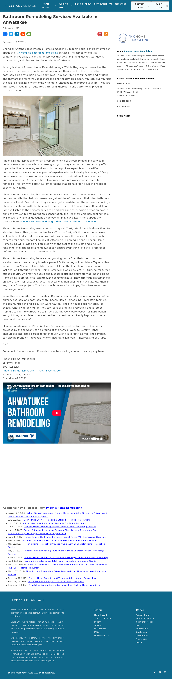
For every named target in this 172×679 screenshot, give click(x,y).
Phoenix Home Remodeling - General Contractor (32, 371)
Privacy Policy (143, 615)
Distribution (100, 4)
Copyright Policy (144, 622)
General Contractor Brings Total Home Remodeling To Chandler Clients (60, 561)
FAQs (138, 625)
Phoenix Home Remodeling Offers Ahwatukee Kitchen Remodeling (62, 578)
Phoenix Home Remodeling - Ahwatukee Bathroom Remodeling (58, 222)
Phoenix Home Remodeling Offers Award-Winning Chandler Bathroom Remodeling (66, 558)
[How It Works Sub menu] (56, 6)
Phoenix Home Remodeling (64, 508)
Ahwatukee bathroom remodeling (37, 53)
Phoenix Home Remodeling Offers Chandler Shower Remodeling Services (60, 540)
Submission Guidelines (142, 630)
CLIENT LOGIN (158, 5)
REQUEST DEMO (139, 5)
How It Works (45, 5)
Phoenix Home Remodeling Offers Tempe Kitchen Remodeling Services (60, 527)
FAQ (110, 4)
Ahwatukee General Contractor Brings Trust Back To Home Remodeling (64, 585)
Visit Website (123, 107)
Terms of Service (145, 618)
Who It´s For (63, 5)
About (88, 4)
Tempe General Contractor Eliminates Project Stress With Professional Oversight (65, 537)
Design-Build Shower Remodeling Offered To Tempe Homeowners (57, 520)
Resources (120, 4)
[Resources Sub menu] (128, 4)
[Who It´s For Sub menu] (72, 6)
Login (139, 642)
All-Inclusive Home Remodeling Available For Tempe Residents (54, 523)
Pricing (79, 4)
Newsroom (141, 639)
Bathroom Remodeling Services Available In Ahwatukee (56, 581)
